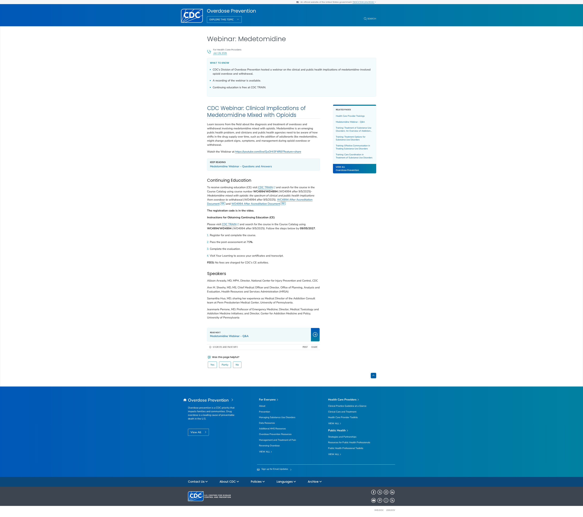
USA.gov (390, 510)
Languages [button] (285, 482)
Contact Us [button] (196, 482)
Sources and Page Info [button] (225, 347)
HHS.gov (379, 510)
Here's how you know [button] (363, 1)
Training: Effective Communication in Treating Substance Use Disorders (353, 147)
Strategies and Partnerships (342, 436)
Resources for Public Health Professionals (349, 442)
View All (196, 432)
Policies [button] (256, 482)
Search (371, 18)
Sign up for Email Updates (274, 469)
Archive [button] (313, 482)
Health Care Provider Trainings (350, 116)
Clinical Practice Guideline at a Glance (347, 405)
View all (265, 451)
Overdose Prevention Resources (275, 434)
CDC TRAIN (265, 187)
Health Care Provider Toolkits (343, 417)
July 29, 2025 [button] (220, 53)
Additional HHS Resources (272, 428)
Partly (225, 364)
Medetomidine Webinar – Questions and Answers (241, 166)
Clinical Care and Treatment (342, 411)
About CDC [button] (228, 482)
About (262, 405)
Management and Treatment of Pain (277, 439)
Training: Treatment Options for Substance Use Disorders (350, 138)
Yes (212, 364)
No (237, 364)
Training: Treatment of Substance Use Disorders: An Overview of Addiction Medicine (353, 129)
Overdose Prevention (231, 11)
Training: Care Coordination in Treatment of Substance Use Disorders (354, 156)
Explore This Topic (222, 19)
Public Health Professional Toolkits (345, 448)
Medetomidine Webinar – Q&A (350, 121)
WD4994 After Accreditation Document (255, 204)
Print (305, 347)
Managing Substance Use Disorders (277, 417)
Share (314, 347)
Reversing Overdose (269, 445)
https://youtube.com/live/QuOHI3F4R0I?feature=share (268, 151)
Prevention (264, 411)
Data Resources (267, 422)
